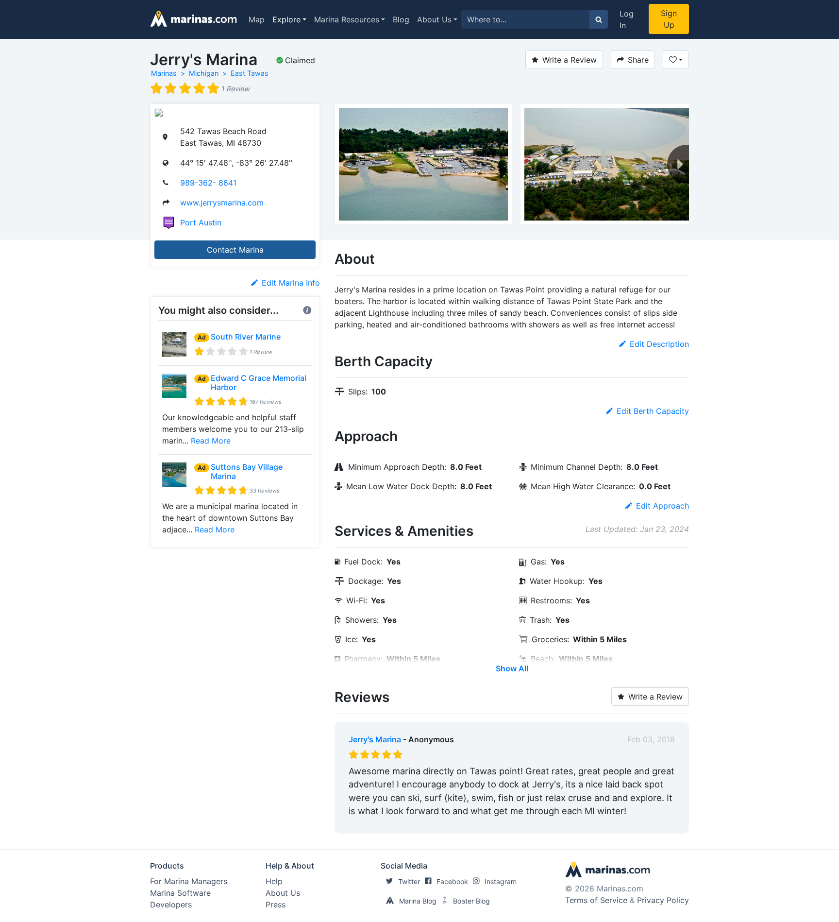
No (441, 824)
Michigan (203, 73)
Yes (421, 824)
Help (274, 881)
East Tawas (249, 73)
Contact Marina (235, 250)
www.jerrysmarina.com (222, 202)
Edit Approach (662, 506)
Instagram (501, 881)
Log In (627, 19)
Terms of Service (596, 900)
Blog (401, 19)
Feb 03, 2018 (651, 739)
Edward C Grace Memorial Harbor (258, 382)
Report (662, 824)
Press (275, 904)
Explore (286, 19)
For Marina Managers (188, 881)
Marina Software (180, 893)
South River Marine (246, 336)
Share (638, 60)
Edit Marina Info (291, 283)
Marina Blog (417, 901)
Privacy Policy (663, 900)
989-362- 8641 (208, 183)
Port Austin (200, 222)
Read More (211, 440)
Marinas (164, 73)
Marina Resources (346, 19)
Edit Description (659, 344)
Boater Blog (471, 901)
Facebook (452, 881)
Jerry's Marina (375, 739)
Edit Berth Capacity (653, 411)
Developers (171, 904)
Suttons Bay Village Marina (247, 471)
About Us (434, 19)
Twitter (409, 881)
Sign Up (669, 19)
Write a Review (569, 60)
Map (257, 19)
